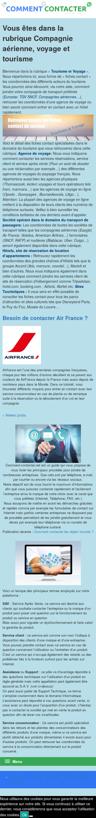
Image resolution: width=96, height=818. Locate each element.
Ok (24, 814)
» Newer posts (14, 415)
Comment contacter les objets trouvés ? (63, 531)
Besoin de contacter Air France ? (45, 318)
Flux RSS (53, 777)
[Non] (31, 816)
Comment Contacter (26, 777)
